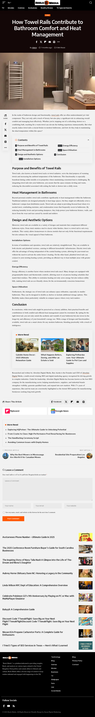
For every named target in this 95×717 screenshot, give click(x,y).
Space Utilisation (70, 150)
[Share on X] (41, 42)
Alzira (34, 48)
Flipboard (14, 411)
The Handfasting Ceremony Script (23, 438)
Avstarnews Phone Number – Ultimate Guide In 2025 (28, 537)
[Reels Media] (47, 2)
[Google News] (53, 411)
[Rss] (14, 706)
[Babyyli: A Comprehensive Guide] (86, 609)
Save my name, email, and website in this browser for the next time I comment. (31, 512)
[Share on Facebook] (36, 42)
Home (47, 15)
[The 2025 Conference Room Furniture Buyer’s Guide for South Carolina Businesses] (86, 549)
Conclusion (61, 154)
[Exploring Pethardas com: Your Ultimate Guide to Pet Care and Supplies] (77, 345)
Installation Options (32, 159)
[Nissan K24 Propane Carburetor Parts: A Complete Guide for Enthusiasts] (86, 633)
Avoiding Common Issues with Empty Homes (28, 442)
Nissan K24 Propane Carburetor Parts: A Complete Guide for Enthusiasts (32, 633)
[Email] (49, 42)
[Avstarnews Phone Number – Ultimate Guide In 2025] (86, 537)
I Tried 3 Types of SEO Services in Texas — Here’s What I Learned (35, 645)
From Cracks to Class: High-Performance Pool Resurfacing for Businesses (42, 434)
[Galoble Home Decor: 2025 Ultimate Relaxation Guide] (27, 345)
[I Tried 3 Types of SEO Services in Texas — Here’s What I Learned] (86, 645)
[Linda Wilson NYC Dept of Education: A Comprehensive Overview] (86, 585)
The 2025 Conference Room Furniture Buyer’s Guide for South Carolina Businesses (38, 549)
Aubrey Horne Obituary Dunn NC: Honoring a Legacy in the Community (37, 573)
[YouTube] (9, 706)
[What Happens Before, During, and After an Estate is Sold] (52, 345)
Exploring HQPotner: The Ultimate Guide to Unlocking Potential (37, 429)
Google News (62, 411)
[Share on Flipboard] (45, 42)
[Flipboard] (7, 411)
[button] (4, 2)
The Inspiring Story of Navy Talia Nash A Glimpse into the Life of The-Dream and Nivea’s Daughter (37, 561)
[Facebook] (3, 706)
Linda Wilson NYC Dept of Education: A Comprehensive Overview (35, 585)
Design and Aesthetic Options (30, 154)
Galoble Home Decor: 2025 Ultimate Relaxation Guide (25, 357)
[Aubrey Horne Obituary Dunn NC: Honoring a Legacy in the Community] (86, 573)
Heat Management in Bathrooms (31, 150)
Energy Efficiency (70, 146)
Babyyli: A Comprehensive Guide (18, 609)
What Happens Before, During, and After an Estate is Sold (51, 357)
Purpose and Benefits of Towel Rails (32, 145)
